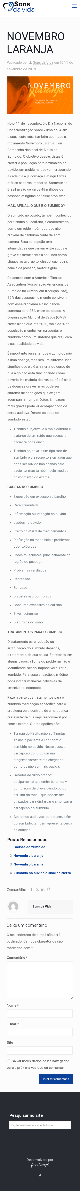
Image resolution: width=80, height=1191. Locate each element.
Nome (13, 1005)
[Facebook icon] (40, 1175)
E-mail (13, 1024)
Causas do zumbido (29, 847)
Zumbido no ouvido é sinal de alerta (42, 873)
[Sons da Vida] (18, 6)
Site (10, 1042)
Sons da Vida (43, 62)
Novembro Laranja (28, 856)
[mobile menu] (74, 6)
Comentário (17, 958)
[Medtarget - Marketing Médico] (40, 1167)
